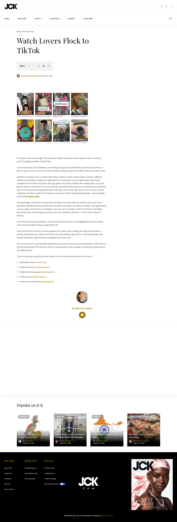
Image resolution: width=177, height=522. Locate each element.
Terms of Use (9, 489)
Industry (24, 417)
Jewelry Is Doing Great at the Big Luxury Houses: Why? (33, 436)
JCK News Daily (40, 262)
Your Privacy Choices (52, 484)
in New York (33, 196)
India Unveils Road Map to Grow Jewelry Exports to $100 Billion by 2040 (107, 434)
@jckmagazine (48, 272)
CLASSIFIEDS (54, 18)
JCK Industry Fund (30, 473)
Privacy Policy (50, 468)
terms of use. (108, 515)
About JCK (8, 468)
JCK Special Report (42, 267)
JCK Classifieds (30, 479)
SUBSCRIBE (87, 18)
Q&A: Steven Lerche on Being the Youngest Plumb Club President (70, 436)
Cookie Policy (49, 473)
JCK (11, 6)
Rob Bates (29, 441)
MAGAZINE (22, 18)
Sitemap (7, 484)
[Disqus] (88, 360)
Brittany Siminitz (30, 76)
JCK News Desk (101, 441)
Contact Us (8, 473)
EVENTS (37, 18)
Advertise (7, 479)
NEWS (7, 18)
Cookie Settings (50, 479)
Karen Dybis (66, 441)
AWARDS (71, 18)
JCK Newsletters (30, 468)
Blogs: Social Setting (25, 31)
